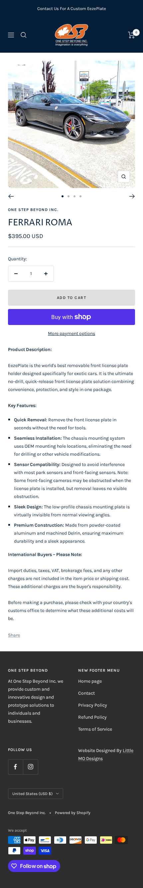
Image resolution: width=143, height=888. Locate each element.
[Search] (24, 35)
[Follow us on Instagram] (30, 766)
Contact (86, 693)
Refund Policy (92, 717)
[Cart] (131, 35)
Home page (90, 681)
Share (14, 635)
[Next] (132, 196)
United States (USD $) (32, 793)
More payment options (71, 333)
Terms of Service (95, 729)
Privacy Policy (92, 705)
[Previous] (11, 196)
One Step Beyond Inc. (33, 209)
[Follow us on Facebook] (15, 766)
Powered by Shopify (72, 812)
